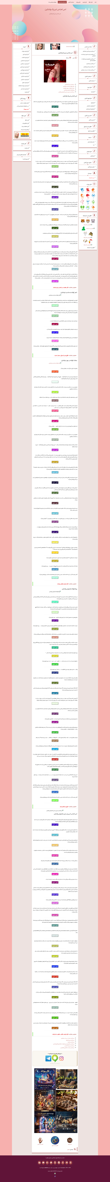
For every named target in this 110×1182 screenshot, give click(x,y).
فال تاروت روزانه (25, 51)
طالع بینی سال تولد (91, 247)
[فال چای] (66, 1122)
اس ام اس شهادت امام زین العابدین (67, 1048)
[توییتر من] (51, 1162)
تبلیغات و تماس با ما (52, 2)
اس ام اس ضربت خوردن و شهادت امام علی (88, 55)
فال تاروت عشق (25, 82)
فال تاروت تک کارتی (25, 60)
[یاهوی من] (70, 1162)
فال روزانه (78, 2)
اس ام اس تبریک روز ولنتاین (89, 67)
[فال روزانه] (45, 1079)
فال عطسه (27, 148)
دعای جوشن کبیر (91, 142)
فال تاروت (85, 2)
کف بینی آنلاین (92, 120)
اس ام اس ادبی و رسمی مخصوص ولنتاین (66, 92)
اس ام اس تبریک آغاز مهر (69, 1046)
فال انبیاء (93, 92)
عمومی (68, 1149)
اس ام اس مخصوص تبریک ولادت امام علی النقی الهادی (63, 1044)
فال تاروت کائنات (25, 57)
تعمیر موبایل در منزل (24, 103)
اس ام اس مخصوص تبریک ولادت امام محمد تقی (88, 59)
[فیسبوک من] (62, 1162)
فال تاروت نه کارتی (25, 76)
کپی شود (55, 106)
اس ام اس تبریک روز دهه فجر (89, 51)
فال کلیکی (92, 156)
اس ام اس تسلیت (71, 1042)
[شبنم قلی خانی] (40, 47)
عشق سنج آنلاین (91, 167)
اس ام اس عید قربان (90, 64)
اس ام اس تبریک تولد (70, 1040)
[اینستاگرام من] (58, 1162)
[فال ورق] (45, 1122)
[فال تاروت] (66, 1079)
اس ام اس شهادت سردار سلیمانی (67, 1038)
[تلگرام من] (66, 1162)
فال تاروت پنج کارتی (25, 70)
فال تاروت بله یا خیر (25, 89)
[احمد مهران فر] (70, 47)
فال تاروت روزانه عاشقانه (23, 86)
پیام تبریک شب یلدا (25, 129)
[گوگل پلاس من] (47, 1162)
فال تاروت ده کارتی (25, 79)
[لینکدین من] (39, 1162)
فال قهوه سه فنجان (91, 106)
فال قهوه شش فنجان (90, 109)
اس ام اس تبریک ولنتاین (55, 9)
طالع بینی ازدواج (91, 131)
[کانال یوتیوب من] (43, 1162)
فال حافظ (90, 2)
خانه (95, 2)
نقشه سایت (50, 1171)
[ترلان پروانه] (55, 47)
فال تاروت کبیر (26, 54)
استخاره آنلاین (71, 2)
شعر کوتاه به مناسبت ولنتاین (68, 86)
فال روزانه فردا (26, 159)
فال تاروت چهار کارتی (24, 67)
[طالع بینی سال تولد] (87, 233)
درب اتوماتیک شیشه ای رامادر (23, 106)
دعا (94, 145)
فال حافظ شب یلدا (25, 126)
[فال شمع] (45, 1101)
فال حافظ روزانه (26, 123)
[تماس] (55, 1162)
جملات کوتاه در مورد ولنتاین (68, 88)
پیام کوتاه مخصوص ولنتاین (69, 90)
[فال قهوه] (66, 1101)
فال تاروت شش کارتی (24, 73)
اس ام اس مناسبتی (62, 2)
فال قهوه (93, 103)
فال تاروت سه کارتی (25, 64)
